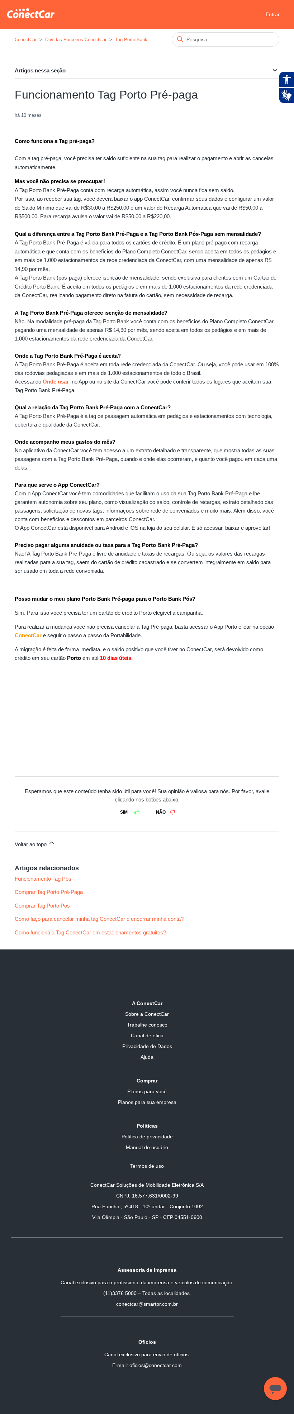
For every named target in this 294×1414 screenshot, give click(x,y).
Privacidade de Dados (147, 1046)
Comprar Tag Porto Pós (42, 906)
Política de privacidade (147, 1136)
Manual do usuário (147, 1147)
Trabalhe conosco (147, 1025)
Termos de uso (147, 1166)
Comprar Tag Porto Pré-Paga (49, 892)
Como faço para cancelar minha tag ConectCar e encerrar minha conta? (99, 919)
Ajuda (147, 1057)
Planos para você (147, 1091)
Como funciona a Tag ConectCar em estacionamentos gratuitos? (90, 932)
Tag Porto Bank (131, 39)
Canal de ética (147, 1035)
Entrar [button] (273, 14)
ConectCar (26, 39)
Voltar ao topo (31, 844)
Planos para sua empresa (147, 1102)
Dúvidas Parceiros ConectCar (75, 39)
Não (161, 812)
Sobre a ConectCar (147, 1014)
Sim (124, 812)
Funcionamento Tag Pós (43, 879)
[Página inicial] (30, 16)
